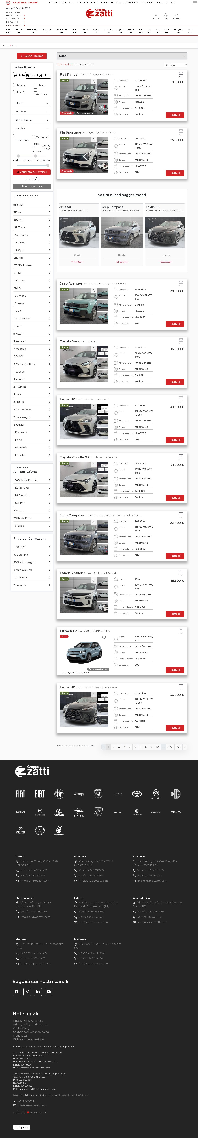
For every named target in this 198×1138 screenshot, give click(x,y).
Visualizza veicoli (33, 172)
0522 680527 (26, 1101)
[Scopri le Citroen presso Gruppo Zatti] (156, 793)
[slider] (18, 156)
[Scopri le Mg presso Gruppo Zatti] (175, 793)
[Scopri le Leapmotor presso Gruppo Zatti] (136, 812)
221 (178, 746)
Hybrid (94, 2)
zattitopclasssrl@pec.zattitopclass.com (37, 1089)
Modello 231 (20, 1035)
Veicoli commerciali (127, 2)
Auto (22, 75)
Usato (42, 85)
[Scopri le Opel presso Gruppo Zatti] (78, 812)
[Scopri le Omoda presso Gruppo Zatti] (156, 812)
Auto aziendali (14, 25)
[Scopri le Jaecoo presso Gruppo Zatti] (117, 812)
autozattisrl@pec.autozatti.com (34, 1067)
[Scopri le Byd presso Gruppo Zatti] (175, 812)
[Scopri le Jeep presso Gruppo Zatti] (78, 793)
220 (170, 746)
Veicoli (34, 75)
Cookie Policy (21, 1028)
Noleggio (147, 2)
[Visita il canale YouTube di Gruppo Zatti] (50, 992)
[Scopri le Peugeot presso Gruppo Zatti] (98, 812)
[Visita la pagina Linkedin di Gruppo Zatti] (39, 992)
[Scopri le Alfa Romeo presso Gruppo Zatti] (59, 793)
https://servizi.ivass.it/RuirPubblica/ (73, 1095)
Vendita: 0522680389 (34, 870)
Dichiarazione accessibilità (29, 1039)
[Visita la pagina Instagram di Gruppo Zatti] (28, 992)
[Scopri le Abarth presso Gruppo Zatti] (98, 793)
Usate (63, 2)
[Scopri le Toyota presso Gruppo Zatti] (136, 793)
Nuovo (21, 85)
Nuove (53, 2)
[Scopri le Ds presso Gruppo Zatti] (39, 812)
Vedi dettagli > (77, 262)
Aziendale (40, 94)
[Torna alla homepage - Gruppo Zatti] (99, 12)
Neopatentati (22, 140)
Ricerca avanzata (32, 186)
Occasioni (162, 2)
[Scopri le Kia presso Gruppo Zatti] (20, 812)
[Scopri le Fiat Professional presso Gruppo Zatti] (39, 793)
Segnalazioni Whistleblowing (31, 1032)
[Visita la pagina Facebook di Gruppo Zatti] (18, 992)
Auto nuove (13, 15)
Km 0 (71, 2)
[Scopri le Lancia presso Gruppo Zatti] (117, 793)
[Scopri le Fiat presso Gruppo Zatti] (20, 793)
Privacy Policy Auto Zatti (28, 1020)
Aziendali (82, 2)
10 (157, 746)
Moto (47, 75)
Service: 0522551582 (33, 875)
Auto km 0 (12, 22)
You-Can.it (40, 1112)
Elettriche (107, 2)
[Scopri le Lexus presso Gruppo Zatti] (59, 812)
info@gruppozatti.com (35, 880)
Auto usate (12, 19)
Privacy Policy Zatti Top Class (31, 1024)
